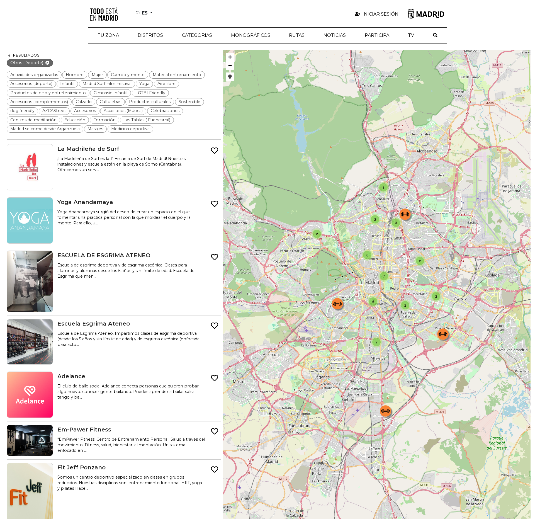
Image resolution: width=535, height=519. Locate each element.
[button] (150, 35)
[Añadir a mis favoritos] (214, 151)
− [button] (230, 65)
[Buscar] (435, 35)
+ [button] (230, 57)
